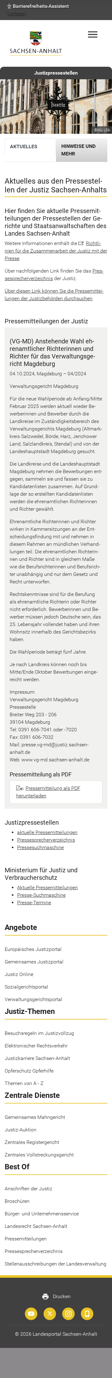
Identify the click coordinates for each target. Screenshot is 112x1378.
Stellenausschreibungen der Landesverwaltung (55, 1264)
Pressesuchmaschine (40, 847)
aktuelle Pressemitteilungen (47, 832)
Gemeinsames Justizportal (34, 962)
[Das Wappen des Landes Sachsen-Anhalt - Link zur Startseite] (36, 43)
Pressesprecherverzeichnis (46, 840)
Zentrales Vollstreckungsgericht (39, 1155)
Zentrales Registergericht (32, 1142)
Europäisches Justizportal (33, 949)
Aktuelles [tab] (23, 146)
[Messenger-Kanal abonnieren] (87, 1314)
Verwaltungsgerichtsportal (33, 999)
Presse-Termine (34, 903)
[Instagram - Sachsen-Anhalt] (68, 1314)
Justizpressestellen (56, 73)
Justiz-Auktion (20, 1130)
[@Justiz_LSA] (50, 1314)
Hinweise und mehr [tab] (78, 150)
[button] (38, 6)
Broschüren (17, 1201)
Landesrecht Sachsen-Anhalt (36, 1226)
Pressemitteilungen (26, 1239)
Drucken (56, 1296)
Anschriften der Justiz (28, 1189)
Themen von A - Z (24, 1083)
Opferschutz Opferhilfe (29, 1071)
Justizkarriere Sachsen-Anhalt (37, 1058)
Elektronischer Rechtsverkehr (36, 1046)
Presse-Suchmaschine (41, 895)
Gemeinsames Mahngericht (35, 1117)
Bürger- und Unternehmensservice (42, 1214)
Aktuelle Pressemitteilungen (47, 887)
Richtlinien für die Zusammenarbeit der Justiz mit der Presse (56, 250)
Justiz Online (19, 974)
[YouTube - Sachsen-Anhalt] (31, 1314)
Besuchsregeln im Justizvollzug (39, 1033)
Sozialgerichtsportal (26, 987)
